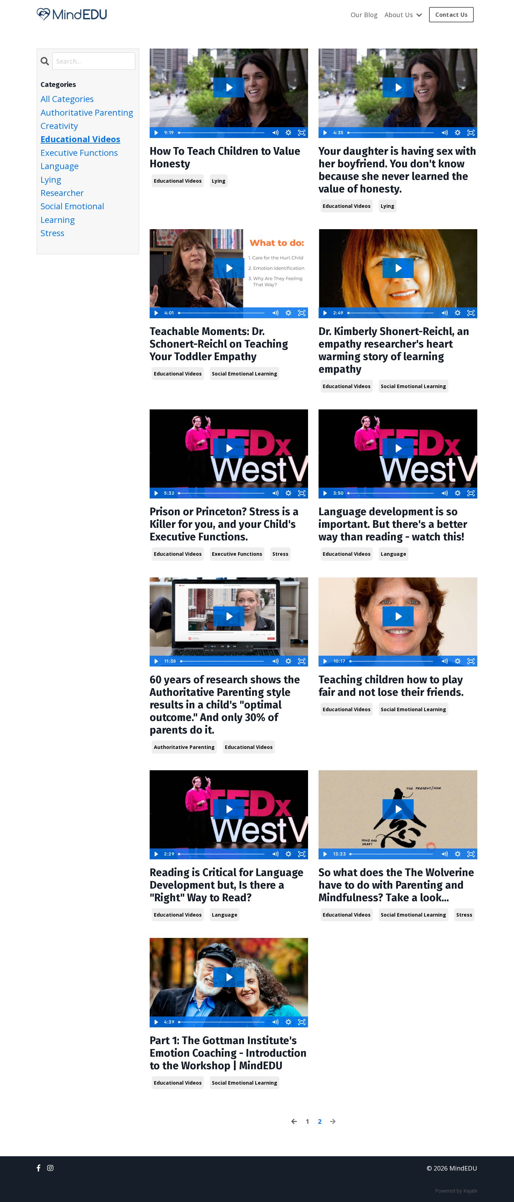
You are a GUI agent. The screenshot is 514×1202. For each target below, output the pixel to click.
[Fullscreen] (301, 132)
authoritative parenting (184, 747)
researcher (62, 192)
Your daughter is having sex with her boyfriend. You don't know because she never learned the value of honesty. (397, 170)
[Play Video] (156, 132)
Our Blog (364, 14)
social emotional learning (244, 373)
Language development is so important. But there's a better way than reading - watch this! (393, 524)
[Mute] (275, 132)
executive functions (237, 554)
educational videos (178, 180)
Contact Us (451, 15)
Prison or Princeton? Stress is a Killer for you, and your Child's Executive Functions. (224, 524)
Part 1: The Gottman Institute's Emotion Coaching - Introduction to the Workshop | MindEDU (228, 1053)
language (393, 554)
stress (280, 554)
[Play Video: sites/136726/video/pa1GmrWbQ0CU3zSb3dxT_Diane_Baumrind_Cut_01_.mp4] (228, 616)
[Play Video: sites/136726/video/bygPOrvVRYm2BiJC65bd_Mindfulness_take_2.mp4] (398, 809)
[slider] (222, 132)
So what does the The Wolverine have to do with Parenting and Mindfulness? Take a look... (396, 885)
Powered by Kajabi (456, 1190)
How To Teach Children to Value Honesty (225, 157)
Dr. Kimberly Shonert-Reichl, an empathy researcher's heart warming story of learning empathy (394, 350)
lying (219, 180)
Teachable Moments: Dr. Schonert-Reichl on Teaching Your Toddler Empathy (219, 344)
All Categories (67, 98)
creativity (59, 125)
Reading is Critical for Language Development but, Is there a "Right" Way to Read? (227, 885)
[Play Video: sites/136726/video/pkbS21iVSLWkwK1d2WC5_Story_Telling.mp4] (398, 448)
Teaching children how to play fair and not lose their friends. (391, 686)
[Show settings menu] (288, 132)
